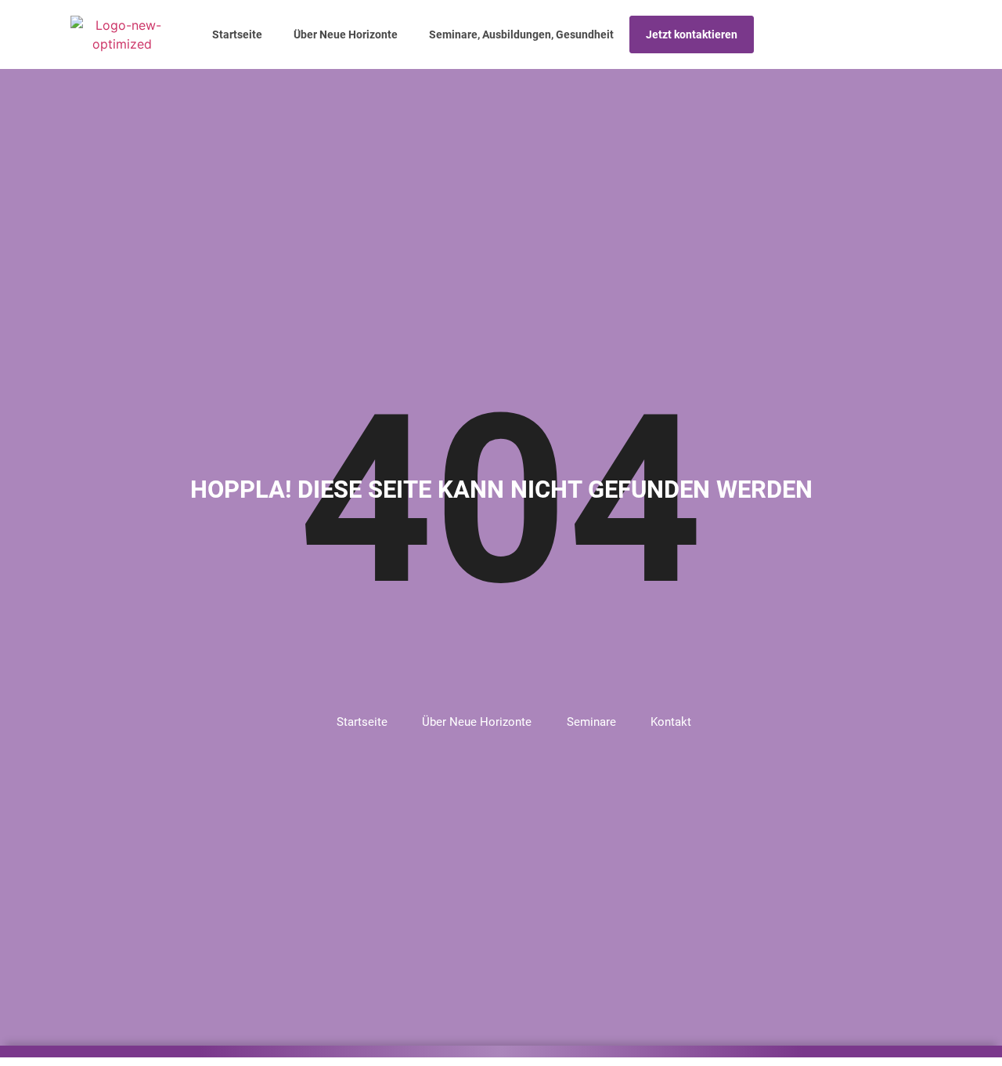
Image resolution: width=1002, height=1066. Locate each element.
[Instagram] (916, 35)
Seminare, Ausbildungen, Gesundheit (521, 34)
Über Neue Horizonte (346, 34)
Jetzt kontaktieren (691, 34)
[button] (874, 34)
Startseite (237, 34)
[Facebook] (895, 34)
